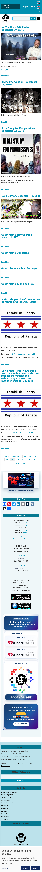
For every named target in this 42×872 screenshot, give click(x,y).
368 (36, 456)
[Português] (40, 6)
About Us (4, 811)
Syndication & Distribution (8, 803)
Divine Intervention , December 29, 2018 (19, 83)
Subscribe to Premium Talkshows (10, 6)
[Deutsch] (40, 3)
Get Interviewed (6, 800)
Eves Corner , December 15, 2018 (21, 195)
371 (18, 459)
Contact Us (4, 814)
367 (31, 456)
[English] (38, 1)
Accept (35, 868)
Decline (25, 868)
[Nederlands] (40, 1)
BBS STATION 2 (21, 566)
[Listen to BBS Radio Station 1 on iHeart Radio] (21, 642)
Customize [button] (5, 868)
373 (29, 459)
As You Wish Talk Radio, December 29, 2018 (15, 28)
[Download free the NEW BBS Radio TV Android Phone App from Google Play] (21, 597)
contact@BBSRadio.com (17, 759)
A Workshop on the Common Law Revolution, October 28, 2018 (20, 300)
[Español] (40, 8)
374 (34, 459)
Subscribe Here (21, 724)
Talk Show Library (6, 797)
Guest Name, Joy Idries (15, 252)
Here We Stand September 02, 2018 (21, 433)
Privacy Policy (5, 816)
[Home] (5, 18)
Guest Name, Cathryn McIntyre (19, 268)
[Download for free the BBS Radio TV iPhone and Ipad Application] (21, 606)
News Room (5, 805)
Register (26, 7)
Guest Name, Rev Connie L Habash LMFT (17, 236)
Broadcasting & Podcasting (9, 792)
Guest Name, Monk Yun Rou (17, 283)
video (25, 530)
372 (24, 459)
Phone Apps (4, 808)
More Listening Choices (21, 539)
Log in (33, 7)
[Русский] (38, 8)
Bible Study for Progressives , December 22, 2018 (18, 129)
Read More (5, 76)
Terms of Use (5, 819)
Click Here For (21, 536)
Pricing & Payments (7, 795)
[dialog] (21, 859)
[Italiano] (38, 6)
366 (25, 456)
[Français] (38, 3)
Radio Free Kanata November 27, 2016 (23, 354)
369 (7, 459)
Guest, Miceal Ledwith (9, 70)
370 (13, 460)
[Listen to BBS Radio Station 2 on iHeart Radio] (21, 654)
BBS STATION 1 (21, 556)
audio (25, 523)
